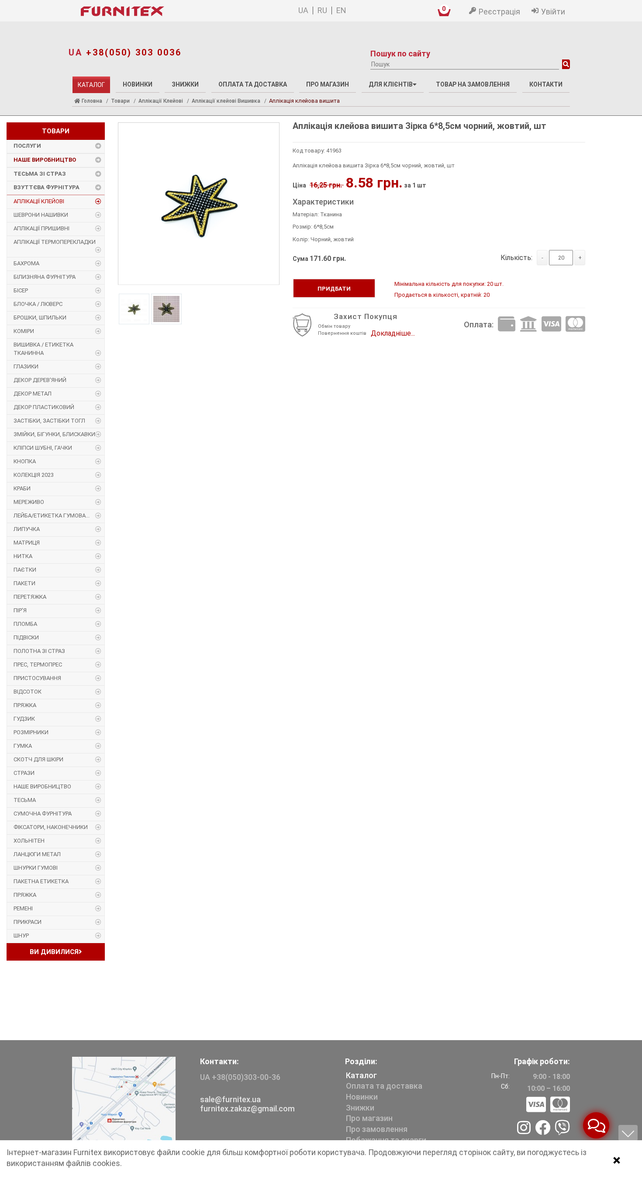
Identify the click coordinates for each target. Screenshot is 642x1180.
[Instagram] (524, 1128)
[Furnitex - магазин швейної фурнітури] (163, 11)
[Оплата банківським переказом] (528, 324)
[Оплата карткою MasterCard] (575, 324)
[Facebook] (542, 1128)
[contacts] (124, 1099)
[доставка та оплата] (548, 1105)
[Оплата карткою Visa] (551, 324)
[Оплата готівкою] (506, 324)
